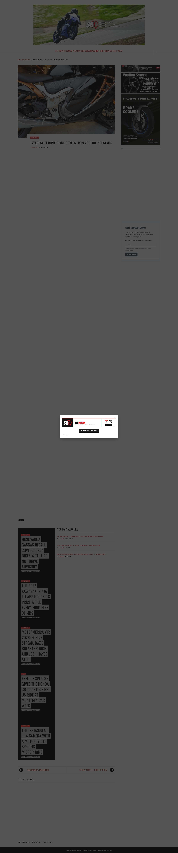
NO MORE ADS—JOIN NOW (89, 430)
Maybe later (66, 435)
